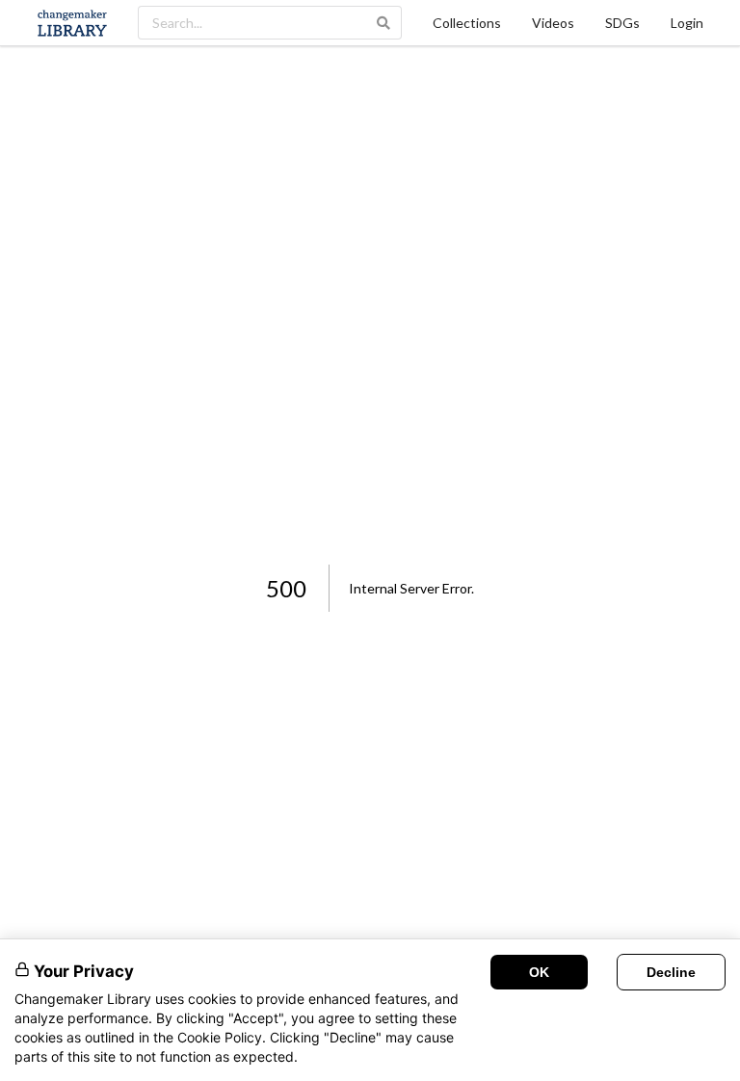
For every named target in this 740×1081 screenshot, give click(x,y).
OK (539, 972)
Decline (671, 972)
